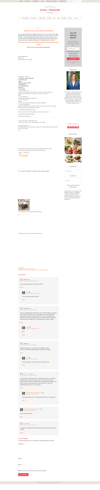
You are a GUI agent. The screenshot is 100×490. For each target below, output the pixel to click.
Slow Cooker (32, 268)
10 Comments (21, 267)
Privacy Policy (58, 482)
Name (20, 458)
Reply (21, 287)
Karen (27, 292)
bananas (46, 269)
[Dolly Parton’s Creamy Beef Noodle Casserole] (69, 158)
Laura (25, 423)
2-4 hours (31, 269)
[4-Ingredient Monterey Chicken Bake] (69, 150)
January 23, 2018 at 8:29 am (32, 328)
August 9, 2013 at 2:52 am (30, 424)
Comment (21, 443)
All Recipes (26, 268)
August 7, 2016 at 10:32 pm (30, 345)
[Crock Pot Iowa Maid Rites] (77, 158)
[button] (73, 54)
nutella (39, 269)
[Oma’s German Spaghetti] (77, 150)
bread (42, 269)
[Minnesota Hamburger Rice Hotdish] (77, 141)
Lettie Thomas (27, 373)
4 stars (35, 269)
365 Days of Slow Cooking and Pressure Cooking (50, 9)
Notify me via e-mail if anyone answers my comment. (33, 470)
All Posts (26, 269)
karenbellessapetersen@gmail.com (34, 392)
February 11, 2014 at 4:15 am (32, 394)
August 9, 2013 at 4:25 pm (30, 410)
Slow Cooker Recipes (73, 55)
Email (20, 464)
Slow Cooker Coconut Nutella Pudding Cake (30, 211)
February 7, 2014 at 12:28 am (30, 375)
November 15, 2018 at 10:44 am (33, 293)
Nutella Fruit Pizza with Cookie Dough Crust (30, 233)
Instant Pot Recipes (73, 53)
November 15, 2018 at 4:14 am (31, 281)
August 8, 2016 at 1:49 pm (32, 359)
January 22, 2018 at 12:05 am (30, 309)
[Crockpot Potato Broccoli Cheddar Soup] (69, 141)
